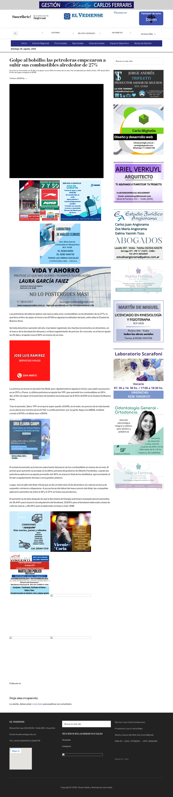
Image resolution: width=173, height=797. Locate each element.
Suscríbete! (21, 17)
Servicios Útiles (147, 34)
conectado (37, 704)
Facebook (66, 740)
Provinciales (60, 43)
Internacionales (96, 43)
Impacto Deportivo (119, 43)
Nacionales (78, 43)
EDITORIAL (55, 33)
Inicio (24, 43)
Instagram (66, 746)
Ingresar (40, 18)
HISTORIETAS (117, 33)
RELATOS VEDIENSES (86, 33)
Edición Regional (40, 43)
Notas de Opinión (143, 43)
